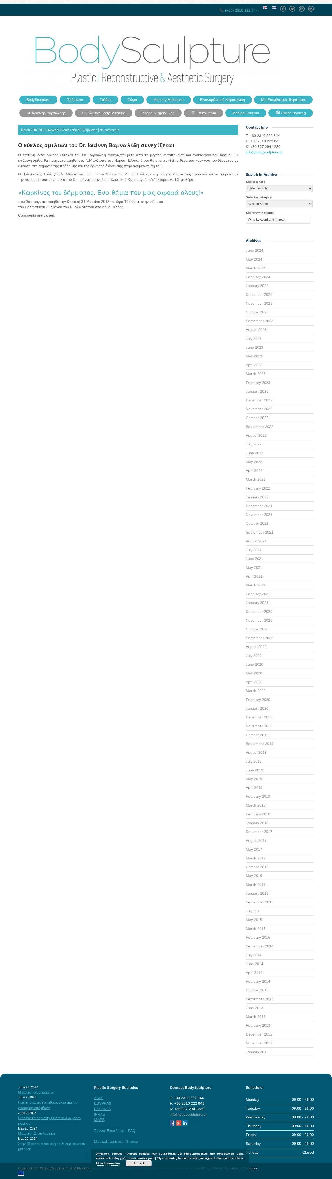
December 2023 (259, 294)
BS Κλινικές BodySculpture (103, 113)
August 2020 (256, 647)
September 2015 (259, 902)
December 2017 (259, 832)
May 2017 (254, 849)
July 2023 (254, 338)
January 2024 (257, 286)
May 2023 (254, 356)
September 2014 (259, 946)
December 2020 (259, 611)
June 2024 (254, 250)
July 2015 (254, 911)
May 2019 (254, 779)
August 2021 (256, 541)
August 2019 (256, 752)
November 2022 (259, 409)
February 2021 (258, 594)
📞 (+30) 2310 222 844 (239, 10)
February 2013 (258, 1025)
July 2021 (254, 550)
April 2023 (254, 365)
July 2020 (254, 655)
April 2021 (254, 576)
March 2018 (256, 805)
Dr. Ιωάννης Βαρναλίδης (46, 113)
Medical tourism (245, 113)
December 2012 (259, 1034)
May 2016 (254, 876)
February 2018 (258, 814)
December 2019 (259, 717)
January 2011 (257, 1052)
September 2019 (259, 744)
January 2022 (257, 497)
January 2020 (257, 708)
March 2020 (256, 691)
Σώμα (132, 100)
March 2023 (256, 374)
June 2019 (254, 770)
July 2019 (254, 761)
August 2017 (256, 840)
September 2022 (259, 427)
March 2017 (256, 858)
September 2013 (259, 999)
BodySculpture (38, 100)
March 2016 (256, 884)
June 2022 (254, 453)
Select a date (255, 181)
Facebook (283, 7)
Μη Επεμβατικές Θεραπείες (283, 100)
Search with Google (260, 212)
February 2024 (258, 277)
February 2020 (258, 700)
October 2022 (257, 418)
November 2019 (259, 726)
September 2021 (259, 532)
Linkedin (311, 7)
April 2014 (254, 972)
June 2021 (254, 559)
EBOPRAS (102, 1103)
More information (108, 1163)
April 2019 (254, 788)
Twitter (292, 7)
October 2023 (257, 312)
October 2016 (257, 867)
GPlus (302, 7)
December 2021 (259, 506)
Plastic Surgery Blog (158, 113)
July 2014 (254, 955)
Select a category (259, 197)
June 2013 (254, 1008)
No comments (109, 130)
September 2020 (259, 638)
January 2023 (257, 391)
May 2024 (254, 259)
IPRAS (99, 1114)
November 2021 (259, 515)
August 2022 (256, 435)
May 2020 (254, 673)
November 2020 (259, 620)
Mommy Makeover (168, 100)
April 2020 (254, 682)
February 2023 (258, 382)
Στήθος (105, 100)
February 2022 (258, 488)
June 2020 (254, 664)
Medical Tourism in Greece (116, 1141)
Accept (139, 1163)
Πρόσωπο (75, 100)
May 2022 (254, 462)
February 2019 (258, 796)
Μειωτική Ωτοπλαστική (36, 1133)
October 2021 (257, 523)
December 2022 (259, 400)
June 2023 (254, 347)
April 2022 (254, 471)
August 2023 (256, 330)
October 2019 (257, 735)
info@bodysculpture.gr (264, 152)
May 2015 (254, 920)
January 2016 (257, 893)
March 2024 (256, 268)
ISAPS (99, 1120)
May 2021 (254, 567)
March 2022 (256, 479)
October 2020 (257, 629)
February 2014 (258, 981)
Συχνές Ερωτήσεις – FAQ (114, 1130)
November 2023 (259, 303)
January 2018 (257, 823)
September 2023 (259, 321)
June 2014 (254, 964)
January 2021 (257, 603)
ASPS (98, 1098)
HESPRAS (102, 1109)
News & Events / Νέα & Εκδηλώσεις (72, 130)
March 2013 (256, 1017)
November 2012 (259, 1043)
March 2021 (256, 585)
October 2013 (257, 990)
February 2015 (258, 937)
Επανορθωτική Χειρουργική (222, 100)
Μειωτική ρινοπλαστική (37, 1092)
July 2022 (254, 444)
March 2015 (256, 928)
